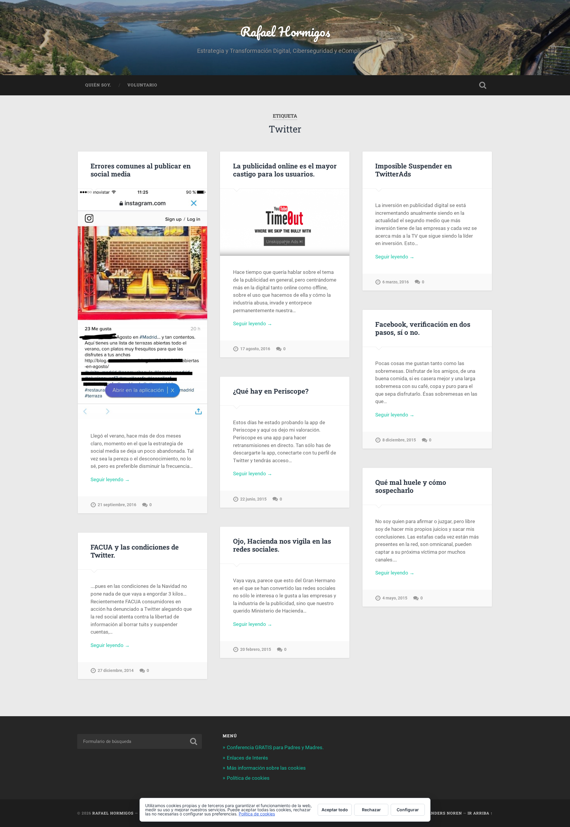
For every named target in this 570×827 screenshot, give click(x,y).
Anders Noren (445, 813)
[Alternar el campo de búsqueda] (483, 85)
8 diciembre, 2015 (399, 440)
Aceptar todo (335, 809)
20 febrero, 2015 (255, 649)
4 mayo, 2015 (394, 598)
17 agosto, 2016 (255, 348)
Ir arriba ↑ (480, 813)
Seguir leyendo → (110, 479)
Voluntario (142, 85)
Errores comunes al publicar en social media (141, 169)
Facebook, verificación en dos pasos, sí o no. (422, 328)
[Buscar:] (139, 741)
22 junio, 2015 (253, 499)
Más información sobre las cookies (266, 768)
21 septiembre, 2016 (117, 504)
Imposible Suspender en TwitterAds (413, 169)
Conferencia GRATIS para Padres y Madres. (275, 747)
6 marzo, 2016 (395, 282)
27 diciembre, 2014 (116, 670)
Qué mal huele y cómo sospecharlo (410, 486)
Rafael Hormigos (285, 31)
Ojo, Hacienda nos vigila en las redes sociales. (282, 544)
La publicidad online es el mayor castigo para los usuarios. (285, 169)
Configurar (408, 809)
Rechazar (371, 809)
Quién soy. (98, 85)
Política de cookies (248, 778)
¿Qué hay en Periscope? (270, 390)
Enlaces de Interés (247, 758)
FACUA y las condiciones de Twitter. (135, 550)
